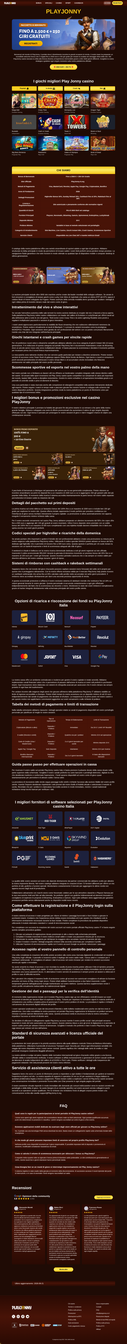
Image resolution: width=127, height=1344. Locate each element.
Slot (101, 88)
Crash (75, 88)
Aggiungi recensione (103, 1197)
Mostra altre (63, 1269)
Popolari (23, 88)
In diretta (49, 88)
